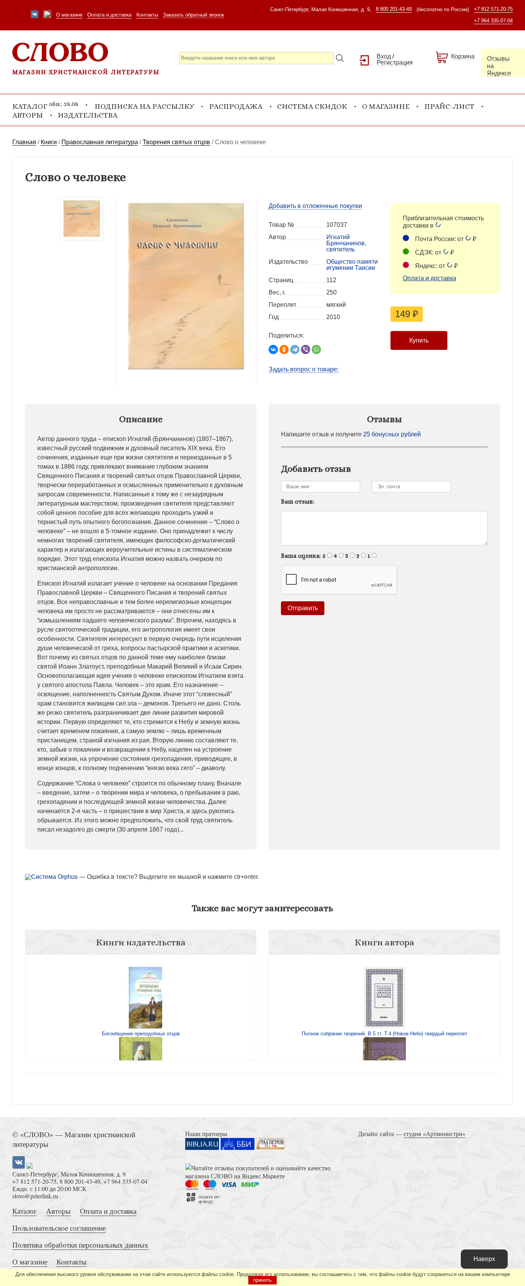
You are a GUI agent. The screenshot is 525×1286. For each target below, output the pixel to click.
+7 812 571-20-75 (493, 9)
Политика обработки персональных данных (80, 1244)
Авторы (27, 115)
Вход (384, 56)
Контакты (147, 15)
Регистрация (395, 62)
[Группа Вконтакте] (34, 15)
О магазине (69, 15)
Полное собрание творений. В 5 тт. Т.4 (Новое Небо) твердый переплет (384, 1033)
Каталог (24, 1211)
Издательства (88, 115)
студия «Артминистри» (434, 1134)
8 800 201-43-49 (394, 9)
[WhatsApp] (316, 349)
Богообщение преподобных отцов (141, 1033)
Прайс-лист (449, 106)
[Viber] (305, 349)
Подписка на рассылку (144, 106)
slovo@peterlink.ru (35, 1196)
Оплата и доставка (109, 15)
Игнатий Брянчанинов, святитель (346, 243)
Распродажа (235, 106)
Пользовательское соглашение (59, 1228)
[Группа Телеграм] (47, 15)
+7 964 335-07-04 (493, 20)
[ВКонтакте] (273, 349)
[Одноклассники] (284, 349)
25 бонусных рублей (392, 434)
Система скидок (312, 106)
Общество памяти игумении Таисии (352, 264)
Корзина (463, 56)
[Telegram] (294, 349)
